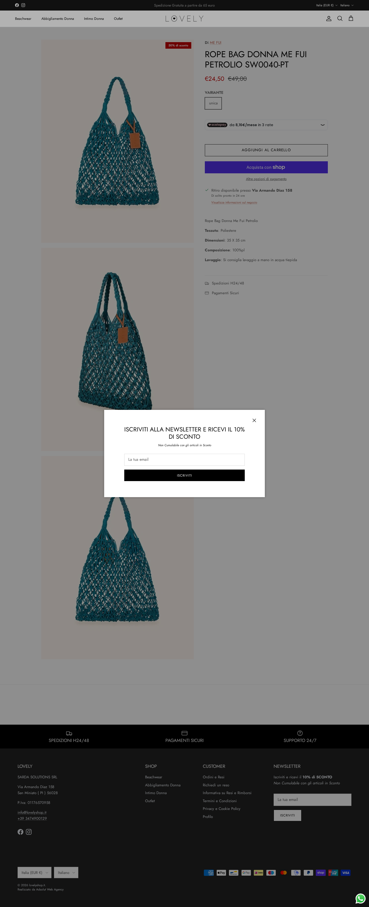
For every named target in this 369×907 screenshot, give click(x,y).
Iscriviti (184, 475)
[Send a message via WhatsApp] (360, 898)
